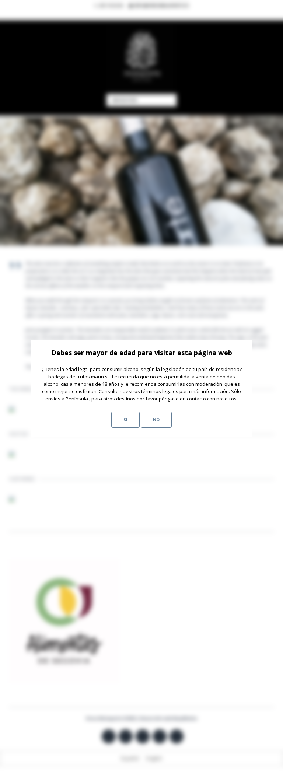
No (156, 419)
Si (125, 419)
